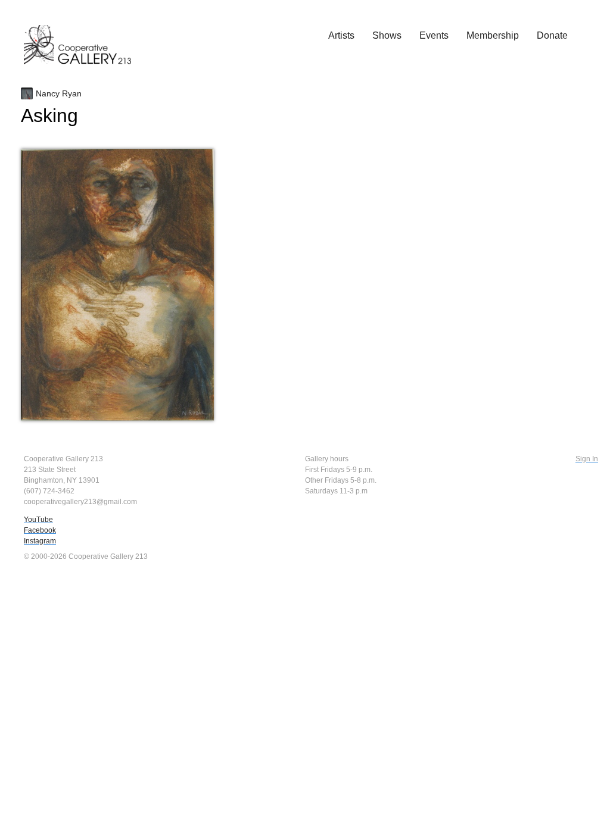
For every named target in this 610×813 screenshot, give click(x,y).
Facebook (40, 530)
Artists (341, 35)
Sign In (586, 459)
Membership (492, 35)
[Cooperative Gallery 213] (83, 36)
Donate (552, 35)
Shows (387, 35)
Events (434, 35)
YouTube (38, 519)
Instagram (40, 541)
